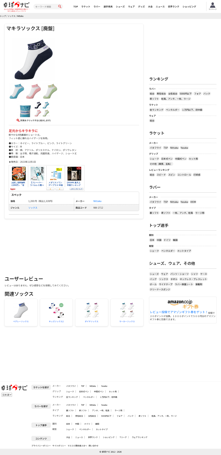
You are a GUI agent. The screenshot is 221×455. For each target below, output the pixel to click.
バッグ (153, 279)
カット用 (193, 158)
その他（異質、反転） (161, 163)
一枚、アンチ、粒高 (183, 212)
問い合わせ (93, 445)
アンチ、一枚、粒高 (100, 410)
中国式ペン (180, 158)
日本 (152, 240)
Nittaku (174, 147)
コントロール (184, 174)
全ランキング (156, 109)
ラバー (97, 6)
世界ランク (173, 6)
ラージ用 (199, 212)
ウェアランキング (139, 437)
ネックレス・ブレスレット (193, 279)
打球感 (196, 174)
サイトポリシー (59, 445)
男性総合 (161, 93)
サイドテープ (165, 284)
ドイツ (167, 240)
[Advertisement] (32, 245)
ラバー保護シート (184, 284)
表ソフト (154, 98)
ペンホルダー (172, 109)
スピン (171, 174)
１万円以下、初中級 (192, 109)
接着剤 (198, 284)
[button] (33, 60)
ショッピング (189, 6)
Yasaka (184, 147)
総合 (152, 93)
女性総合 (172, 93)
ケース (203, 273)
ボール (153, 284)
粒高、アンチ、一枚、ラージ (175, 98)
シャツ (194, 273)
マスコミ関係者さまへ (77, 445)
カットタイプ (184, 250)
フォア (197, 93)
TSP (166, 147)
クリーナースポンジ (160, 289)
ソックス (32, 207)
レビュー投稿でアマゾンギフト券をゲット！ (179, 312)
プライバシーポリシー (41, 445)
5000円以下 (186, 93)
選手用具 (108, 6)
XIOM (193, 201)
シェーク (154, 158)
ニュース (160, 6)
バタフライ (155, 147)
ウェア (131, 6)
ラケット (85, 6)
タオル (174, 279)
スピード (161, 174)
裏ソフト (154, 212)
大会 (150, 6)
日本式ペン (167, 158)
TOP (75, 6)
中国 (159, 240)
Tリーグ (123, 437)
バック (206, 93)
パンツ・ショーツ (179, 273)
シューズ (120, 6)
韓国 (175, 240)
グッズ (141, 6)
